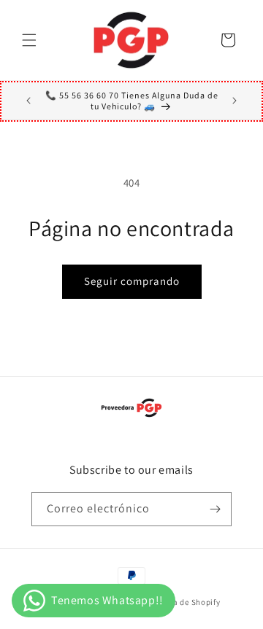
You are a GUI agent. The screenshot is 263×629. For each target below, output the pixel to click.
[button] (29, 40)
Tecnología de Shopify (178, 602)
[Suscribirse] (215, 509)
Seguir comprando (132, 281)
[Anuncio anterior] (28, 101)
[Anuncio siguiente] (234, 101)
